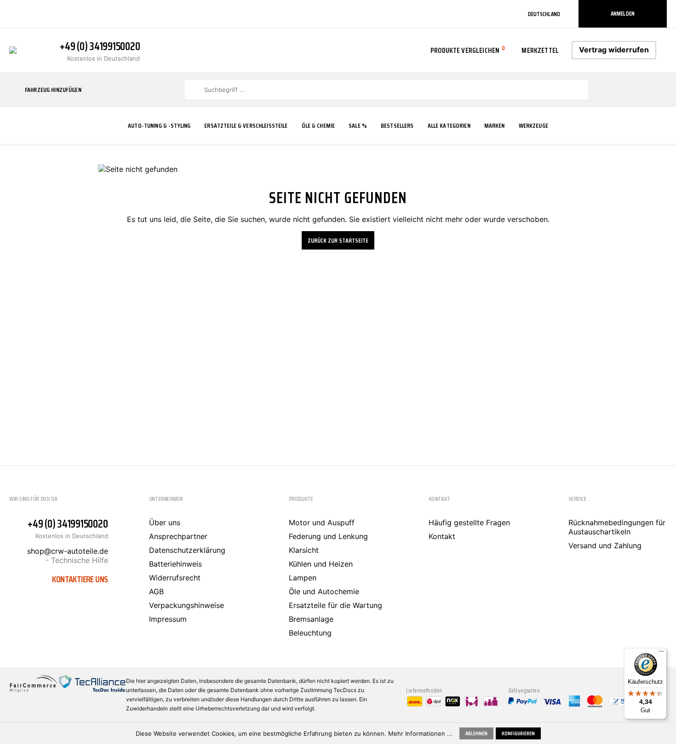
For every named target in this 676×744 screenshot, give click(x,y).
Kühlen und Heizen (321, 563)
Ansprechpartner (178, 536)
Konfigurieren (518, 733)
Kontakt (442, 536)
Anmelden (623, 13)
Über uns (164, 522)
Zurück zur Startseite (338, 240)
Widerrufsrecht (175, 577)
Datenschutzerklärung (187, 550)
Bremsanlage (311, 619)
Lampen (302, 577)
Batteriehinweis (175, 563)
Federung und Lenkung (328, 536)
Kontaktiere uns (80, 579)
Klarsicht (304, 550)
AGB (156, 591)
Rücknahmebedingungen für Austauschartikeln (616, 527)
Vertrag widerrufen (614, 49)
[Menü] (661, 653)
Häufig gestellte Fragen (469, 522)
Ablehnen (476, 733)
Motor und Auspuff (322, 522)
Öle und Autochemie (324, 591)
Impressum (168, 619)
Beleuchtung (310, 632)
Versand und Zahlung (605, 545)
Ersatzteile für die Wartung (335, 605)
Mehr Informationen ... (420, 733)
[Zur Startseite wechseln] (13, 49)
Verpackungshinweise (186, 605)
